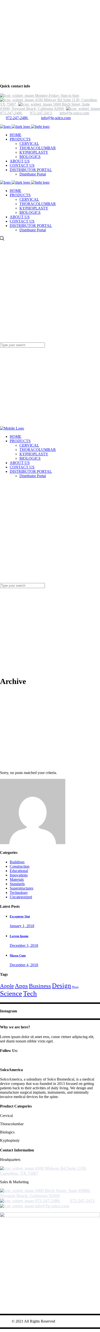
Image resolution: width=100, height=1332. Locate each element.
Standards (17, 884)
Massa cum (18, 955)
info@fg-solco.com (56, 118)
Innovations (19, 875)
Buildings (17, 862)
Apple (7, 986)
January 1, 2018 (22, 926)
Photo (75, 987)
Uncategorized (21, 897)
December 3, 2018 (24, 945)
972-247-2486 (17, 118)
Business (40, 985)
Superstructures (21, 888)
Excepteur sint (20, 916)
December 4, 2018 (24, 965)
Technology (19, 893)
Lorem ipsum (19, 936)
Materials (17, 879)
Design (61, 985)
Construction (19, 866)
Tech (30, 993)
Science (11, 993)
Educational (19, 871)
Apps (21, 985)
